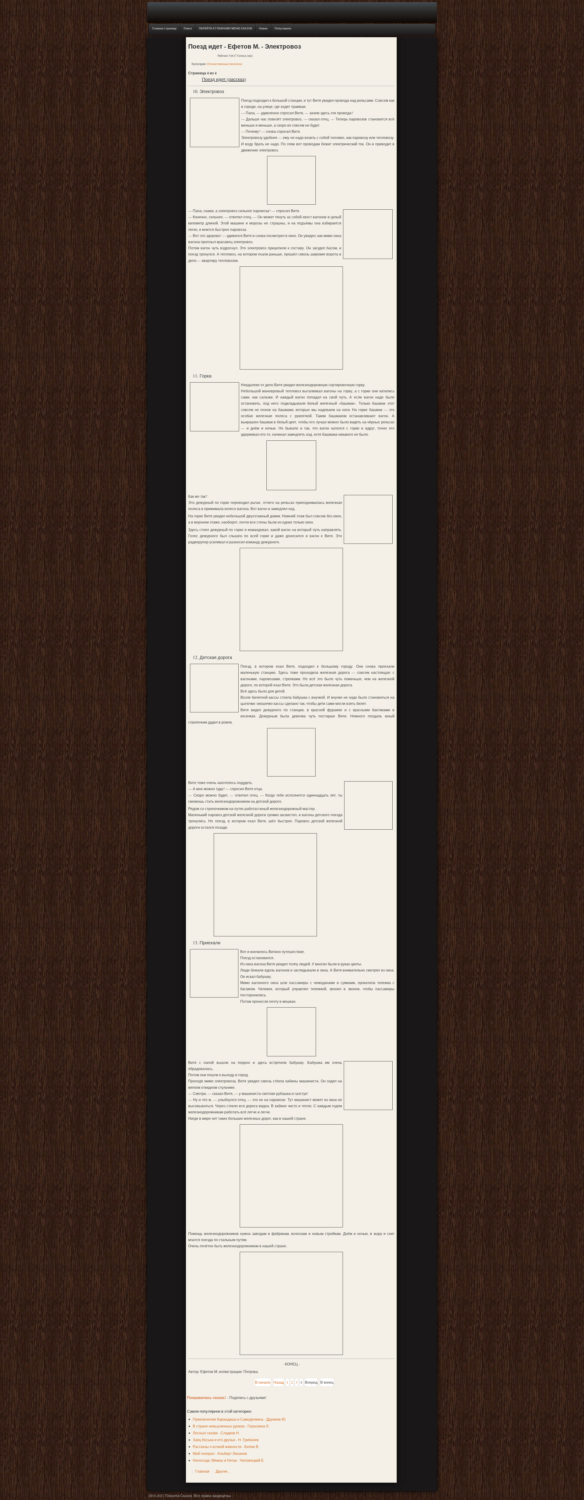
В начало (263, 1382)
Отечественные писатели (224, 64)
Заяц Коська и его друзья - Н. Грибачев (226, 1439)
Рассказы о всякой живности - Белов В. (226, 1446)
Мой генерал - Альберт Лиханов (220, 1453)
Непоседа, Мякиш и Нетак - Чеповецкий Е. (229, 1460)
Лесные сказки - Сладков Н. (216, 1432)
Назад (278, 1382)
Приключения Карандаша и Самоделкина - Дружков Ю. (239, 1419)
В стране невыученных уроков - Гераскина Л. (231, 1426)
